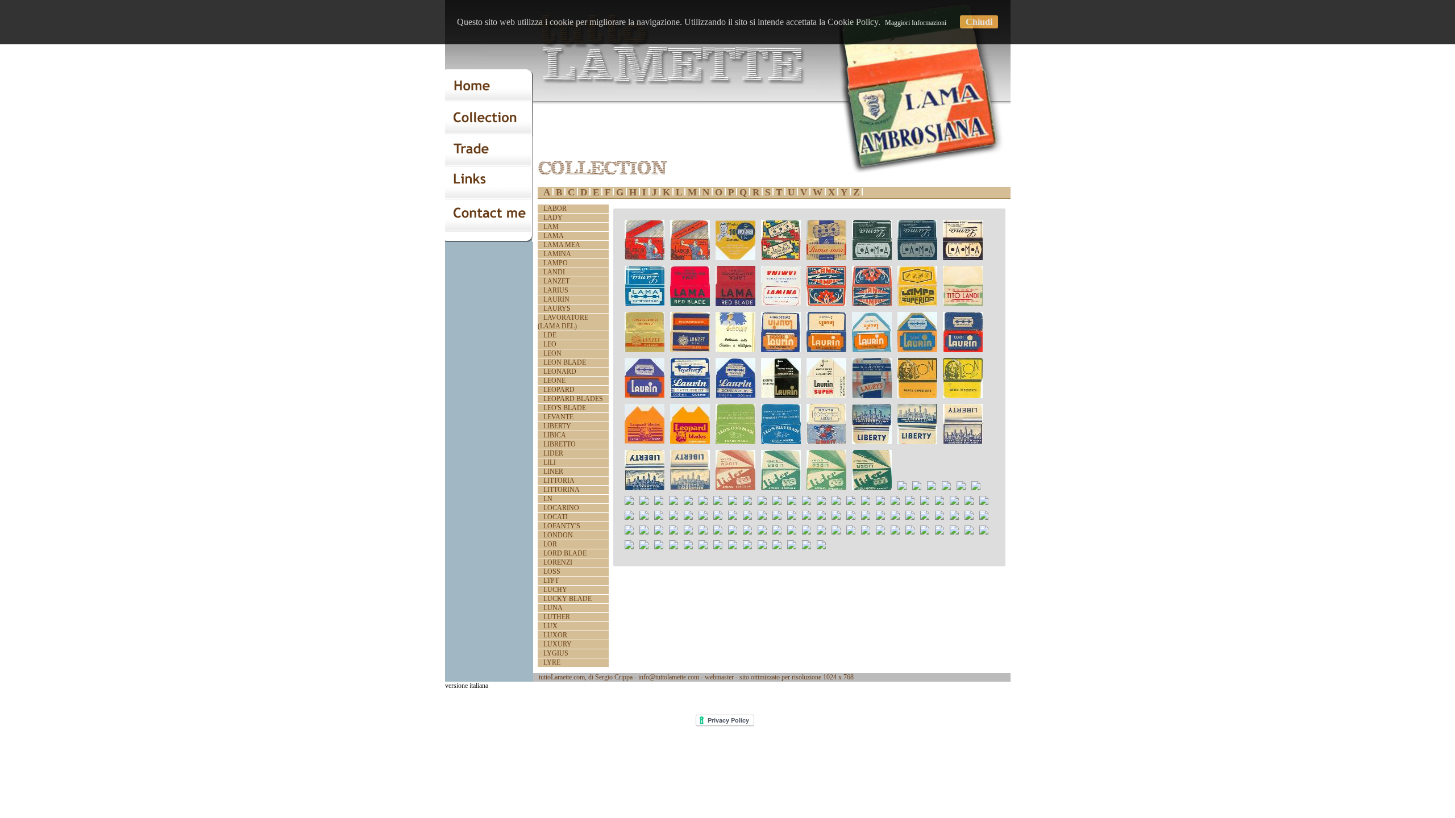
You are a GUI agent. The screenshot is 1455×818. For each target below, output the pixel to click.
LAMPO (555, 263)
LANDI (554, 272)
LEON (552, 353)
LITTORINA (561, 490)
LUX (550, 626)
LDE (549, 335)
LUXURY (557, 644)
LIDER (553, 453)
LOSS (551, 571)
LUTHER (556, 617)
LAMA (553, 236)
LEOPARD (559, 390)
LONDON (558, 535)
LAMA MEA (561, 245)
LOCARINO (561, 508)
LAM (551, 227)
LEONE (554, 381)
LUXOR (555, 635)
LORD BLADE (565, 553)
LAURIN (556, 299)
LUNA (553, 608)
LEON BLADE (564, 362)
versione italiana (466, 686)
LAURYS (557, 308)
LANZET (556, 281)
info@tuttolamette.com (668, 677)
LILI (549, 462)
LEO (549, 344)
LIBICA (554, 435)
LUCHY (555, 590)
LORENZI (557, 562)
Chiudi (979, 22)
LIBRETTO (559, 444)
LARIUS (555, 290)
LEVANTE (558, 417)
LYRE (551, 662)
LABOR (555, 208)
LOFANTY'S (561, 526)
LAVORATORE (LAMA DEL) (563, 322)
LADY (553, 218)
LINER (553, 471)
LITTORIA (559, 481)
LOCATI (555, 517)
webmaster (719, 677)
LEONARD (559, 371)
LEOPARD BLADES (573, 399)
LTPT (551, 581)
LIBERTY (557, 426)
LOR (550, 544)
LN (547, 499)
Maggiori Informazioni (915, 23)
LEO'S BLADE (564, 408)
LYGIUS (555, 653)
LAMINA (557, 254)
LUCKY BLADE (567, 599)
